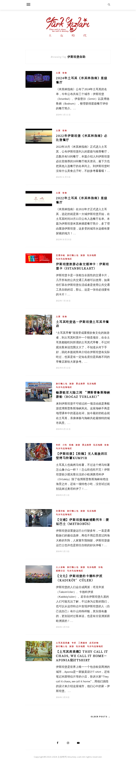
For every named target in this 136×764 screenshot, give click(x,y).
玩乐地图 (91, 255)
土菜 (58, 73)
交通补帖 (60, 255)
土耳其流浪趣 (63, 643)
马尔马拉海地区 (64, 259)
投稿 (71, 445)
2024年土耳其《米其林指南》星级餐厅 (81, 80)
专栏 (58, 445)
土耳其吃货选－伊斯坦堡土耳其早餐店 (82, 323)
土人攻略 (60, 567)
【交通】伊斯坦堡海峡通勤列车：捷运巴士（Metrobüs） (82, 521)
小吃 (65, 445)
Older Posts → (100, 716)
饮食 (65, 73)
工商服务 (82, 643)
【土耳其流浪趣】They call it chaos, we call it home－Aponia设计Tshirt (82, 655)
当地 (100, 567)
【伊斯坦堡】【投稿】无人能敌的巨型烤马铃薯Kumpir (82, 455)
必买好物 (94, 643)
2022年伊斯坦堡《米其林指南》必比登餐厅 (81, 137)
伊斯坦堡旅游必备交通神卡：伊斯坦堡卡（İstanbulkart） (82, 266)
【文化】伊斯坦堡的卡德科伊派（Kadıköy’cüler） (79, 578)
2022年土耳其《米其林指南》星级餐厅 (81, 200)
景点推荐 (80, 383)
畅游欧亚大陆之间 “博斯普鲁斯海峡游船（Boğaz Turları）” (83, 394)
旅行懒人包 (73, 255)
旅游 (83, 255)
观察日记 (60, 570)
